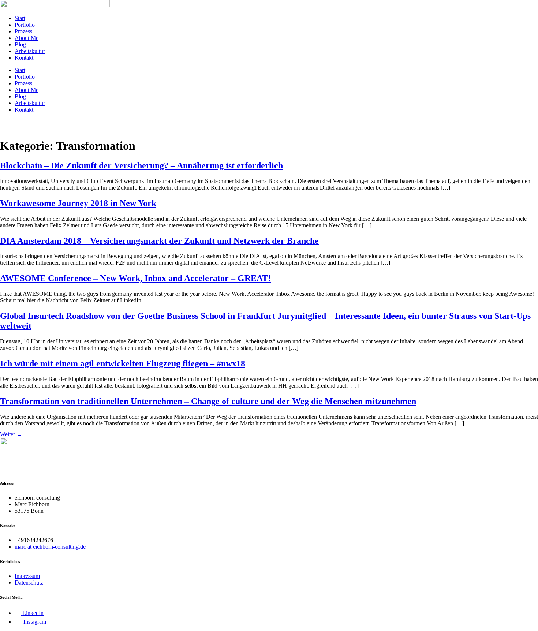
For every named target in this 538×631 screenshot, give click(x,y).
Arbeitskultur (30, 51)
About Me (26, 38)
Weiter (11, 434)
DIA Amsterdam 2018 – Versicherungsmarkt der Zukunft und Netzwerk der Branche (159, 241)
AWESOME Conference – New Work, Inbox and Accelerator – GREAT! (135, 278)
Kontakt (24, 58)
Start (20, 18)
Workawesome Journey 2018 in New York (78, 203)
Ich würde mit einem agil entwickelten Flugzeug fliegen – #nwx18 (122, 363)
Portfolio (25, 25)
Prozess (23, 31)
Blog (20, 44)
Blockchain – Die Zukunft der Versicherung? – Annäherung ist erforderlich (141, 165)
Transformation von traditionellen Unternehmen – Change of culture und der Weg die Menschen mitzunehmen (208, 401)
